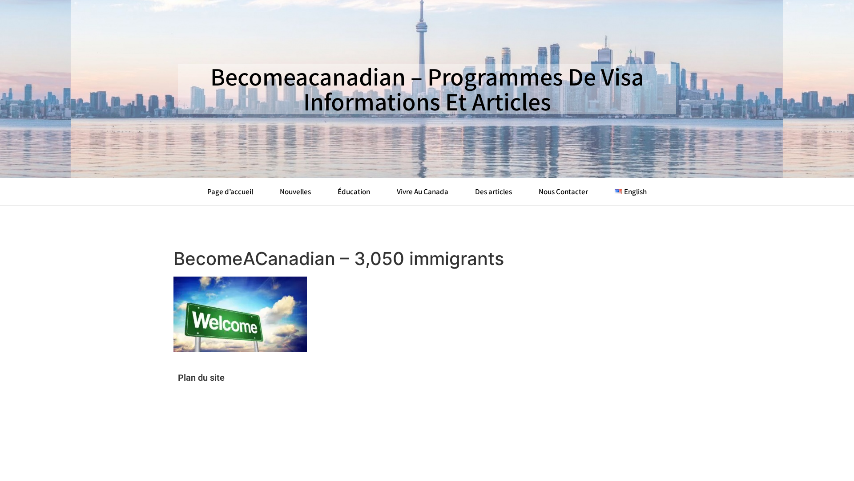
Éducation (354, 191)
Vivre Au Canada (422, 191)
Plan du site (201, 377)
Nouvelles (295, 191)
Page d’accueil (230, 191)
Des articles (493, 191)
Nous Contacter (563, 191)
